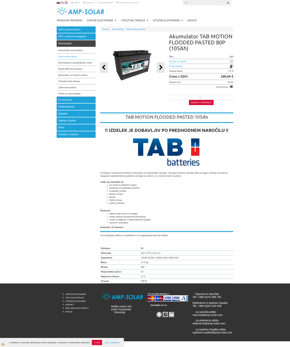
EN (62, 2)
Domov (105, 29)
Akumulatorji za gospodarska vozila (75, 62)
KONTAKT (69, 305)
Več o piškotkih (112, 342)
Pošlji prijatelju (176, 66)
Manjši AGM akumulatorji (70, 69)
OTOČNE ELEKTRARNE (166, 20)
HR (66, 2)
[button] (160, 67)
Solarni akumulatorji (67, 56)
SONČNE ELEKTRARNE (100, 20)
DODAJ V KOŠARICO (201, 102)
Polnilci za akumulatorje (69, 93)
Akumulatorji (118, 29)
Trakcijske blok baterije (69, 81)
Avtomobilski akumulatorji (70, 50)
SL (58, 2)
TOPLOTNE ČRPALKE (133, 20)
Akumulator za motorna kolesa (72, 75)
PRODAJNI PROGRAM (69, 20)
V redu (97, 342)
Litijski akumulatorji (67, 87)
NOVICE (192, 20)
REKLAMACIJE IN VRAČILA (77, 308)
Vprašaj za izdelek (177, 61)
